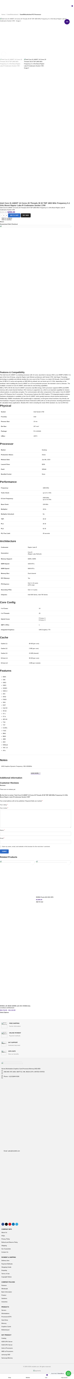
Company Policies (8, 1282)
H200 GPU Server (6, 1341)
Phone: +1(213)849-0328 (11, 1076)
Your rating (4, 805)
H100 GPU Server (6, 1345)
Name (2, 830)
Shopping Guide (6, 1267)
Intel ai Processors (7, 1348)
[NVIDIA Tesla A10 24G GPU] (53, 877)
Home (3, 14)
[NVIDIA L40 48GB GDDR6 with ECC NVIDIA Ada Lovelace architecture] (17, 932)
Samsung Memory (7, 1358)
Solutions (4, 1298)
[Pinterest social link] (10, 221)
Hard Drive (4, 1320)
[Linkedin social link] (12, 221)
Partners (4, 1285)
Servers (3, 1310)
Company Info (6, 1229)
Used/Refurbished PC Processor (30, 14)
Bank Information (6, 1292)
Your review (4, 808)
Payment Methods (7, 1264)
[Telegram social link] (14, 221)
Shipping (4, 1245)
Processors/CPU (6, 1316)
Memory (3, 1323)
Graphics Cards (6, 1326)
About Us (4, 1232)
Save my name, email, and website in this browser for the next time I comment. (26, 846)
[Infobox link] (37, 1025)
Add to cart (14, 215)
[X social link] (8, 221)
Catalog (3, 1338)
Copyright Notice (6, 1277)
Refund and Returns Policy (9, 1242)
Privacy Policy (5, 1239)
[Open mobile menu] (2, 7)
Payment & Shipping (8, 1257)
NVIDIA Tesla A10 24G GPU (44, 897)
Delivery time (5, 1260)
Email (2, 838)
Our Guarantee (6, 1249)
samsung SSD (5, 1354)
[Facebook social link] (5, 221)
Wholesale (4, 1288)
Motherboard (5, 1330)
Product (3, 1295)
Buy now (26, 215)
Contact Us (4, 1252)
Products (5, 1307)
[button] (2, 37)
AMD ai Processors (7, 1351)
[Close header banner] (71, 2)
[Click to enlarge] (3, 54)
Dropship (4, 1270)
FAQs (3, 1235)
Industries (4, 1302)
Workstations (5, 1313)
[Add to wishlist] (32, 863)
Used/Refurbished (12, 14)
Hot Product (6, 1335)
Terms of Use (5, 1273)
